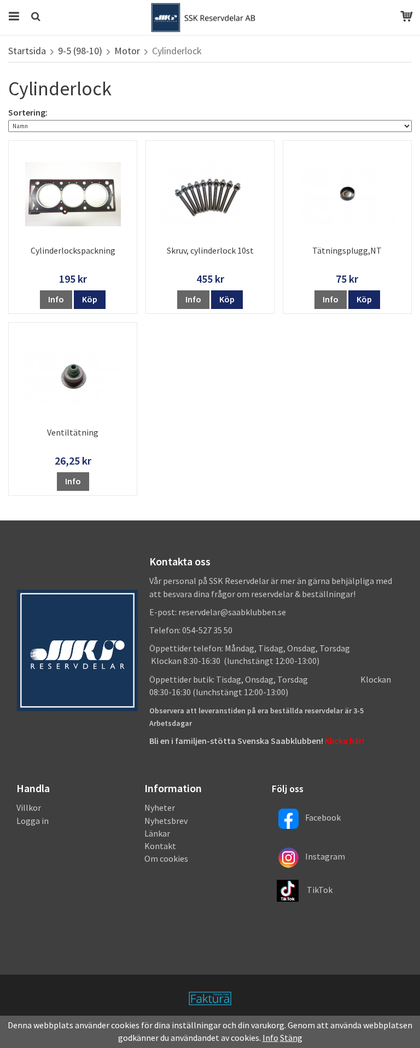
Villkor (28, 807)
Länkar (157, 833)
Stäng (291, 1037)
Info (56, 299)
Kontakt (160, 845)
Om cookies (166, 858)
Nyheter (159, 807)
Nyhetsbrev (166, 820)
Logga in (32, 820)
